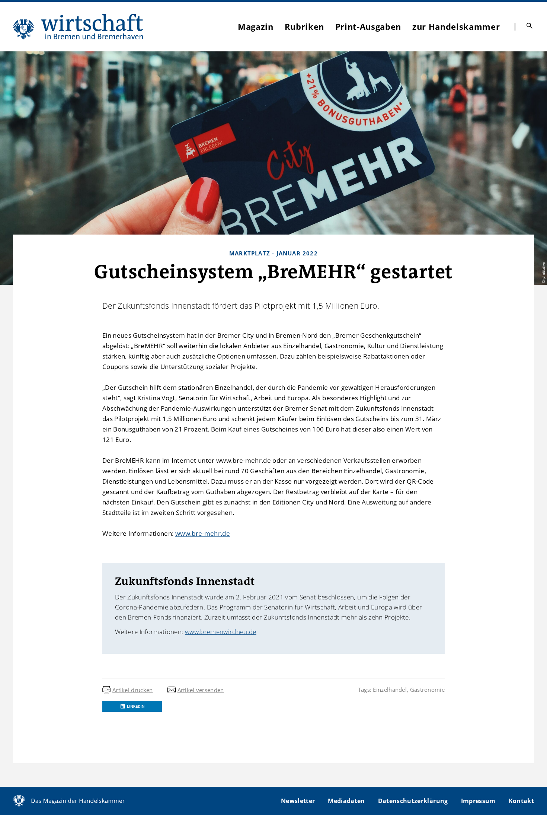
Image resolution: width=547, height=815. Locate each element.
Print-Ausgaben (368, 26)
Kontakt (521, 801)
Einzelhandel (390, 689)
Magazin (256, 26)
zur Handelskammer (456, 26)
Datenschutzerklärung (413, 801)
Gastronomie (427, 689)
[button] (132, 706)
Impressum (478, 801)
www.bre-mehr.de (202, 533)
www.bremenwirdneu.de (220, 631)
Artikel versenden (200, 690)
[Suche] (529, 26)
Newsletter (298, 801)
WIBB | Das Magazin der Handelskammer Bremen (78, 26)
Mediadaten (346, 801)
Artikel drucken (132, 690)
